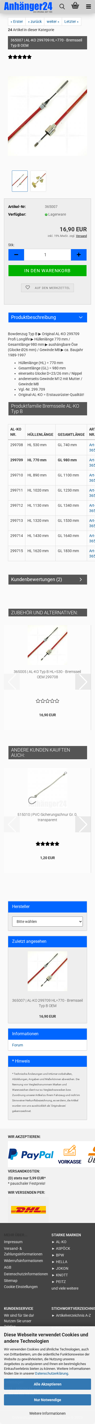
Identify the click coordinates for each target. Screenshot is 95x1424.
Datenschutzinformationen (24, 1274)
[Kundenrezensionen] (20, 60)
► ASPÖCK (60, 1248)
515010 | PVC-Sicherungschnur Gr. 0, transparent (47, 817)
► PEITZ (58, 1282)
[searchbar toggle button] (62, 6)
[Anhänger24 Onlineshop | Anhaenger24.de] (26, 6)
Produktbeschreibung (33, 317)
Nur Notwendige (47, 1400)
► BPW (57, 1255)
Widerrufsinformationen (23, 1261)
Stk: (11, 245)
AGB (7, 1267)
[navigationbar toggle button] (88, 6)
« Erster (17, 21)
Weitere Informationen (47, 1413)
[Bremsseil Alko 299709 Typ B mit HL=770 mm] (47, 116)
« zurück (35, 21)
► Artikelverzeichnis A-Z (71, 1315)
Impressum (13, 1242)
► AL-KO (58, 1242)
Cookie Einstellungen (21, 1287)
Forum (17, 1045)
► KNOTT (59, 1275)
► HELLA (59, 1262)
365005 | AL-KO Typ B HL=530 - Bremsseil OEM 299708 (47, 674)
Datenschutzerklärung (51, 1373)
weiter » (53, 21)
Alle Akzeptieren (47, 1384)
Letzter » (71, 21)
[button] (16, 255)
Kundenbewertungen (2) (36, 579)
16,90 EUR (47, 1016)
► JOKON (59, 1268)
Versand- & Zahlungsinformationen (23, 1251)
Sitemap (10, 1280)
